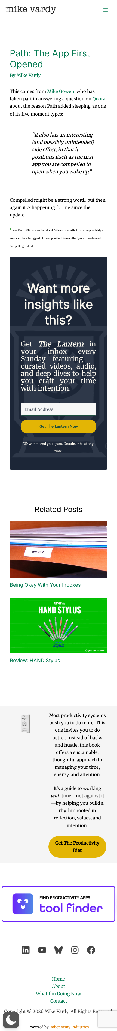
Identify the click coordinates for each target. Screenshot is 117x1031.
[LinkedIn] (26, 950)
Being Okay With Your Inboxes (45, 585)
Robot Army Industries (69, 1027)
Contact (58, 1001)
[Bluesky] (58, 950)
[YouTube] (42, 950)
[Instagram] (75, 950)
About (58, 986)
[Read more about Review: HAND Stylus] (58, 625)
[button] (11, 1020)
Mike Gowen (60, 91)
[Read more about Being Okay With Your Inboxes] (58, 549)
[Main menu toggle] (105, 10)
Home (58, 979)
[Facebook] (91, 950)
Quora (99, 98)
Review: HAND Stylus (35, 660)
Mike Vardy (30, 9)
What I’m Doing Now (58, 993)
